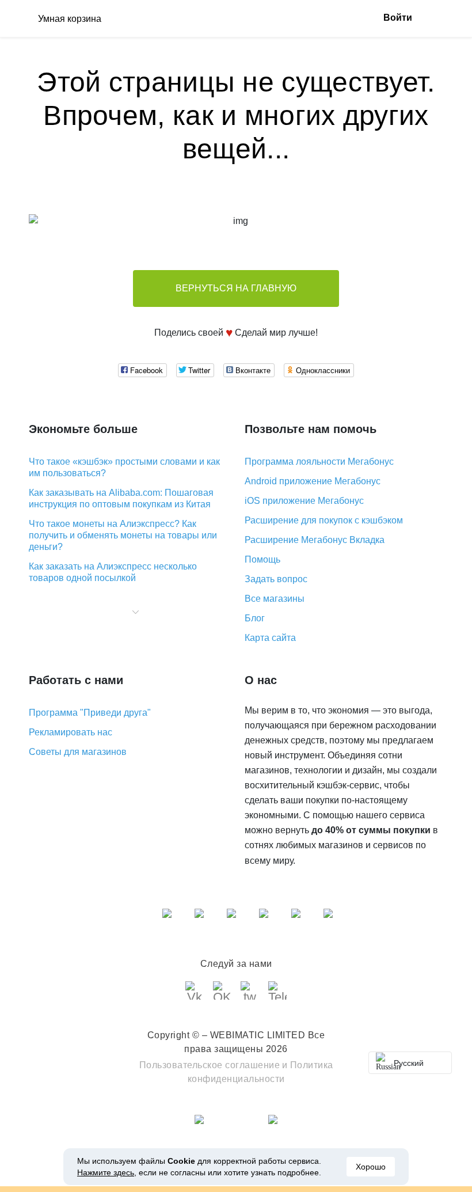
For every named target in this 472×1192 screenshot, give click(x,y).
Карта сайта (270, 638)
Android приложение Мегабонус (312, 481)
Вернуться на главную (236, 288)
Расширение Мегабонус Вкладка (315, 540)
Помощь (262, 559)
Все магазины (274, 598)
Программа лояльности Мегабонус (319, 461)
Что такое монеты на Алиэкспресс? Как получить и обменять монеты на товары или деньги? (123, 535)
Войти (397, 17)
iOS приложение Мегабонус (304, 501)
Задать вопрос (276, 579)
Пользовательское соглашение (209, 1065)
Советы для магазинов (78, 752)
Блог (255, 618)
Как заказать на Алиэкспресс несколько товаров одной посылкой (113, 572)
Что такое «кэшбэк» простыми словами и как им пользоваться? (124, 467)
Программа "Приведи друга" (90, 713)
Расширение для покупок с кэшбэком (324, 520)
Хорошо (371, 1166)
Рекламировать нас (70, 732)
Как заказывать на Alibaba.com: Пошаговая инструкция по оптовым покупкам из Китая (121, 498)
